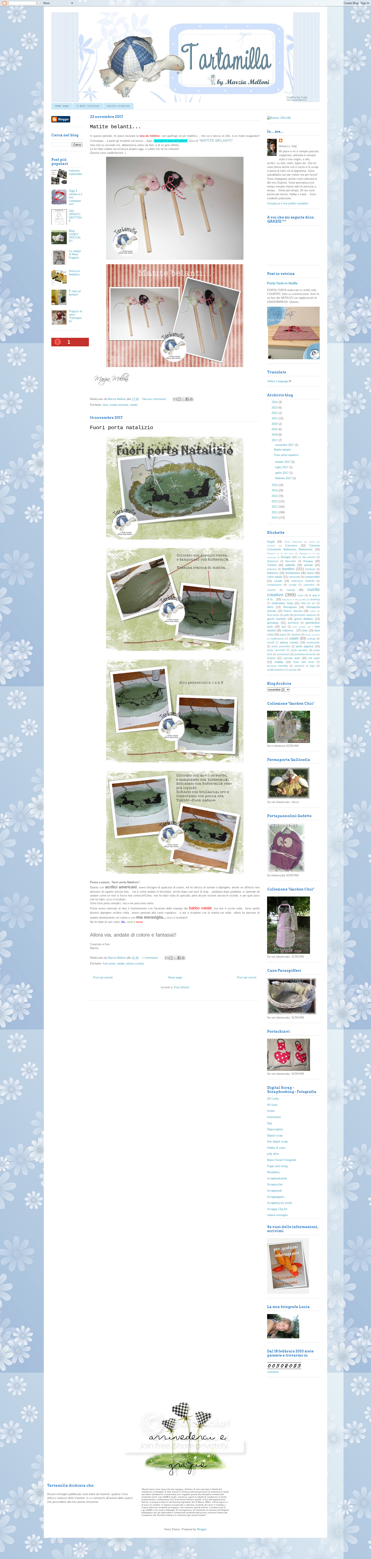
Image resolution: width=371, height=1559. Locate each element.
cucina (291, 590)
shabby (278, 662)
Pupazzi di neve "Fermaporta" (75, 316)
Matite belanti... (115, 127)
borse (310, 573)
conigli (292, 584)
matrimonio (277, 638)
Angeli (271, 541)
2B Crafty (273, 1098)
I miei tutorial (88, 106)
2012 (275, 506)
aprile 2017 (282, 472)
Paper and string (277, 1166)
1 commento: (150, 957)
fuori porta (109, 963)
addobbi (290, 565)
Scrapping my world (279, 1202)
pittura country (135, 963)
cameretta (294, 576)
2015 (275, 490)
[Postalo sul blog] (179, 399)
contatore (273, 1371)
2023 (275, 407)
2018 (275, 434)
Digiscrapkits (275, 1129)
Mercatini (290, 561)
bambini (288, 569)
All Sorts (272, 1104)
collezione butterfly (302, 581)
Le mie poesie (306, 557)
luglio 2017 (282, 467)
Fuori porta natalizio (121, 428)
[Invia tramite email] (175, 399)
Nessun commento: (154, 399)
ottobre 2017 (283, 461)
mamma (296, 634)
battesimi (272, 573)
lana (105, 404)
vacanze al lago (304, 665)
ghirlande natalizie (305, 615)
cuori (300, 595)
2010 (275, 517)
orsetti (270, 642)
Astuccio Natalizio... (75, 272)
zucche (292, 669)
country (271, 590)
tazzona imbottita (277, 665)
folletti (313, 611)
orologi (311, 638)
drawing (315, 599)
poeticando (313, 642)
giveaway (273, 622)
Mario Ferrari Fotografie (281, 1160)
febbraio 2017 (284, 478)
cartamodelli (312, 576)
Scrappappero (275, 1196)
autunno (272, 569)
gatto (286, 615)
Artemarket (274, 1117)
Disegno (286, 557)
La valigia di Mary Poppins (75, 254)
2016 (275, 485)
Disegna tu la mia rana (280, 553)
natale (133, 404)
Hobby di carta (276, 1147)
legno (283, 634)
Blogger (201, 1529)
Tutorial (271, 565)
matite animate (119, 404)
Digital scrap (275, 1135)
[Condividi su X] (183, 399)
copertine (309, 584)
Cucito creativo (118, 106)
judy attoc (273, 1153)
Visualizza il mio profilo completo (287, 203)
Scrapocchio (275, 1184)
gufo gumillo (299, 627)
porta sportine (299, 650)
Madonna (272, 561)
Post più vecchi (246, 977)
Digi (269, 1123)
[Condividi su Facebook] (187, 399)
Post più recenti (103, 977)
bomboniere (293, 573)
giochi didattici (303, 618)
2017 (275, 440)
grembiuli (293, 622)
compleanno (274, 584)
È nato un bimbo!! (75, 293)
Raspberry (273, 1172)
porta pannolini (281, 646)
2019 (275, 429)
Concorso (291, 545)
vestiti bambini (275, 669)
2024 (275, 402)
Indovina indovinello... (75, 174)
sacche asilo (291, 658)
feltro (270, 607)
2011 (275, 512)
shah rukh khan (303, 662)
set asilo (314, 658)
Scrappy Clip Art (277, 1209)
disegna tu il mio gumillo (294, 599)
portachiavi (283, 654)
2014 (275, 496)
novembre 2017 (285, 445)
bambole (310, 569)
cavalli (278, 581)
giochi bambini (276, 618)
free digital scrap (277, 1141)
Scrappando (274, 1190)
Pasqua (308, 561)
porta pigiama (304, 646)
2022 (275, 413)
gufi (284, 626)
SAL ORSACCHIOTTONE (75, 216)
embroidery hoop (282, 603)
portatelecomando (305, 654)
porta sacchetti (276, 650)
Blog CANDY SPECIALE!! (75, 236)
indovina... (289, 630)
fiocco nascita (293, 611)
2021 (275, 418)
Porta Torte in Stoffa (282, 283)
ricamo (271, 658)
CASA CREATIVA (293, 542)
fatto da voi (308, 603)
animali (308, 565)
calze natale (274, 576)
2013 (275, 501)
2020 (275, 424)
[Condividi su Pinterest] (191, 399)
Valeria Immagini (277, 1215)
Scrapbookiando (277, 1178)
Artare (271, 1110)
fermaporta (289, 607)
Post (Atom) (181, 987)
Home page (62, 106)
